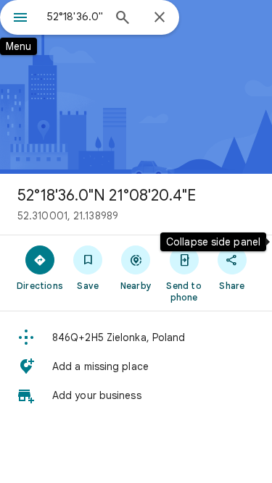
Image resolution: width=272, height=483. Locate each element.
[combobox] (74, 16)
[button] (136, 337)
